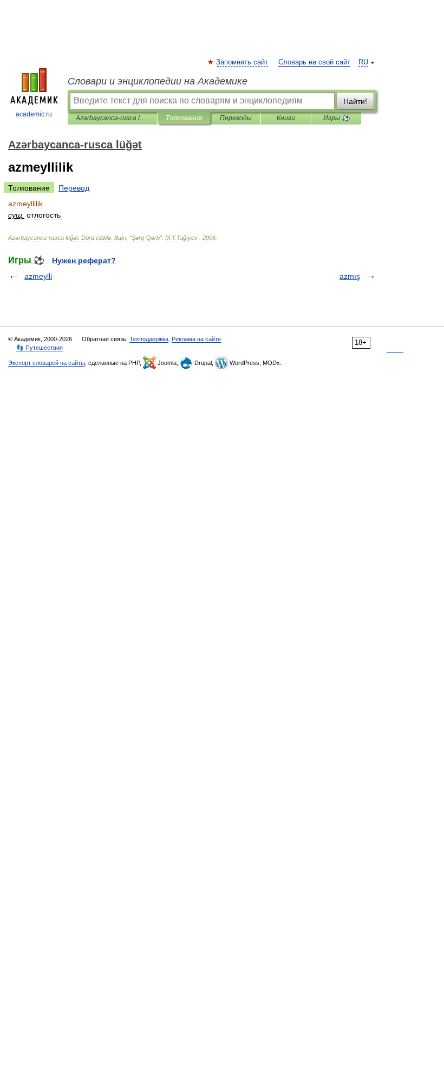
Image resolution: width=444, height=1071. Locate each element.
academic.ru (34, 114)
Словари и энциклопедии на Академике (157, 81)
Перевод (73, 188)
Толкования (184, 118)
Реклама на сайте (196, 339)
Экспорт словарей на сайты (46, 363)
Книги (286, 118)
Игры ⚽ (336, 118)
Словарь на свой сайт (314, 62)
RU (363, 62)
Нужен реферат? (84, 260)
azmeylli (38, 276)
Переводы (236, 118)
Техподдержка (148, 339)
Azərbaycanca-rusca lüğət (112, 118)
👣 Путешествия (39, 347)
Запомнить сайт (242, 62)
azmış (349, 276)
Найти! (355, 101)
